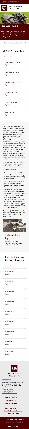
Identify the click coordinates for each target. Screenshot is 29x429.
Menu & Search (13, 426)
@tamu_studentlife (11, 397)
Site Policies (10, 422)
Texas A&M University (11, 2)
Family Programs (10, 408)
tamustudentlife (10, 400)
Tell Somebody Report (11, 414)
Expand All (7, 57)
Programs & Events (14, 42)
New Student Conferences (13, 411)
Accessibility (20, 422)
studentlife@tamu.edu (9, 393)
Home (5, 42)
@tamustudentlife (11, 403)
